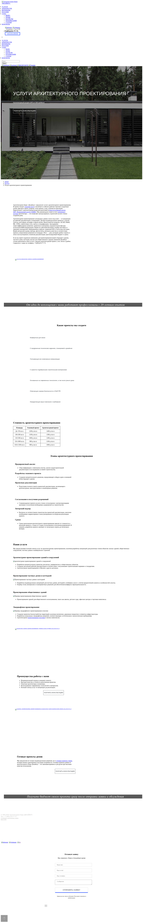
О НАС (4, 13)
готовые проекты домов (64, 761)
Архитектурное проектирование (14, 826)
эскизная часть (29, 207)
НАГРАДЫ (9, 19)
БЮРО (8, 15)
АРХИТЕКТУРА (7, 8)
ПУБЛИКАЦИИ (11, 21)
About (7, 182)
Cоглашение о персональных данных (9, 818)
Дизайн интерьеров (10, 833)
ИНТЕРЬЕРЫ (6, 10)
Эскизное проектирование (12, 824)
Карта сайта (3, 819)
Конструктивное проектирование (14, 829)
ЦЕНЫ (8, 17)
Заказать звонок (12, 33)
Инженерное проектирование (13, 831)
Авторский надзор (10, 837)
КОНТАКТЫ (6, 24)
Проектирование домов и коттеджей (15, 822)
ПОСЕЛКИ (5, 12)
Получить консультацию (25, 111)
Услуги (7, 183)
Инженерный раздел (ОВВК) (26, 212)
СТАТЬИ (9, 22)
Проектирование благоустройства (14, 839)
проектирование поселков (36, 617)
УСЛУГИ (5, 6)
